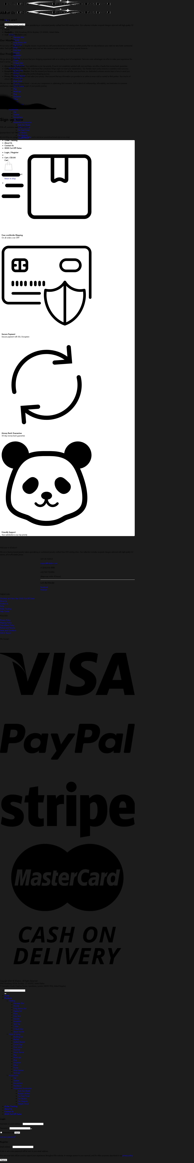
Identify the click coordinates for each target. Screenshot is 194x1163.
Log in (17, 1133)
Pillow (15, 1065)
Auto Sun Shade (24, 125)
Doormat (16, 1049)
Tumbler (16, 114)
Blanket (16, 1039)
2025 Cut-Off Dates (13, 1114)
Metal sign (17, 91)
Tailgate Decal (23, 1104)
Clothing (12, 1000)
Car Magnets (23, 135)
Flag (15, 89)
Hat (14, 112)
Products (8, 998)
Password (4, 1128)
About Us (8, 1109)
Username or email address (11, 1124)
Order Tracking (10, 140)
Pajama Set (17, 1011)
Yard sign (16, 1073)
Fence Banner (18, 1052)
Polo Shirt (17, 50)
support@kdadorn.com (48, 563)
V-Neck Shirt (18, 63)
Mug (15, 1060)
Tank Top (16, 1024)
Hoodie (16, 40)
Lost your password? (8, 1137)
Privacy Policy (26, 137)
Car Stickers (22, 132)
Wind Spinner (18, 1070)
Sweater (16, 53)
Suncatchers (18, 117)
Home (6, 29)
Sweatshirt (17, 55)
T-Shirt (15, 60)
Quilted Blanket (19, 1042)
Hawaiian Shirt (18, 37)
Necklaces (17, 1085)
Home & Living (14, 1034)
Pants (15, 1013)
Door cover (17, 81)
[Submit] (5, 993)
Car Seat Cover (24, 130)
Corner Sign (18, 1044)
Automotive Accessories (22, 122)
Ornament (17, 1062)
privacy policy (128, 1155)
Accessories (13, 1075)
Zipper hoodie (18, 1031)
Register (3, 1160)
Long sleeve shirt (19, 42)
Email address (6, 1147)
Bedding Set (18, 1037)
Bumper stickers (24, 1093)
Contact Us (9, 1111)
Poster (15, 1067)
